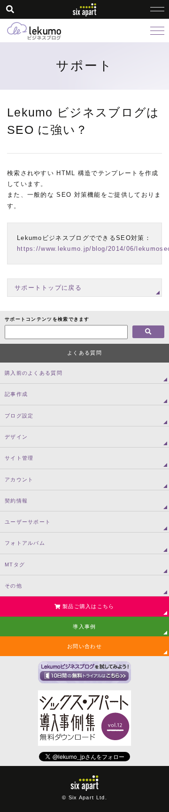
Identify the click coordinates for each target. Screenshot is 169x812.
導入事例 (84, 626)
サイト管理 (19, 458)
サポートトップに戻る (48, 287)
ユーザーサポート (28, 522)
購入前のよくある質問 (33, 373)
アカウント (19, 479)
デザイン (16, 437)
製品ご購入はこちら (88, 606)
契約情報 (16, 500)
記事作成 (16, 394)
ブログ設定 (19, 415)
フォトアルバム (25, 543)
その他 (13, 585)
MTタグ (15, 564)
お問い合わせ (84, 646)
